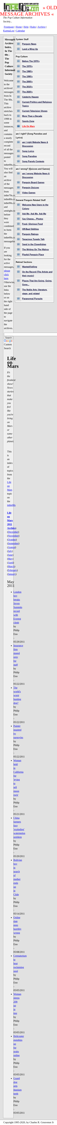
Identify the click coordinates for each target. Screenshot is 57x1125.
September (13, 543)
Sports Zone (28, 121)
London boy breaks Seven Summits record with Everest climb (17, 607)
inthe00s (11, 505)
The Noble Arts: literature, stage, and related (34, 292)
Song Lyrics (28, 151)
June (10, 555)
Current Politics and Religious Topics (37, 104)
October (12, 539)
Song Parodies (29, 156)
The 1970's (27, 66)
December (13, 532)
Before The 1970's (30, 61)
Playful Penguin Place (33, 254)
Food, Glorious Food (32, 224)
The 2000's (27, 81)
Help (26, 27)
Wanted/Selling (29, 267)
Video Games (28, 192)
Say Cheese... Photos (32, 219)
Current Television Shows (34, 111)
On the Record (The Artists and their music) (37, 274)
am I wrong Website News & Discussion (36, 175)
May (10, 558)
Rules (33, 27)
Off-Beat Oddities (30, 229)
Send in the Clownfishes (34, 244)
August (11, 547)
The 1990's (27, 76)
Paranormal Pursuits (32, 298)
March (11, 566)
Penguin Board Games (33, 182)
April (10, 562)
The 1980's (27, 71)
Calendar (20, 30)
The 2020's (27, 92)
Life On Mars (28, 126)
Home (19, 27)
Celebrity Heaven (30, 97)
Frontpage (9, 27)
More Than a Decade (32, 116)
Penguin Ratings (30, 234)
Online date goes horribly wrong (17, 925)
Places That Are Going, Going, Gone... (37, 283)
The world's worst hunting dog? (17, 695)
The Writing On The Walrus (35, 249)
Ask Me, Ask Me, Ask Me (34, 214)
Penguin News (29, 44)
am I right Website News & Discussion (35, 144)
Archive (42, 27)
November (13, 535)
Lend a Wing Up (30, 49)
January (12, 574)
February (12, 570)
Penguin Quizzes (30, 187)
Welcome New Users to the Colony (35, 207)
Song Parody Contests (33, 161)
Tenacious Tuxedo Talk (33, 239)
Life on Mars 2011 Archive (11, 520)
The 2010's (27, 87)
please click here (7, 274)
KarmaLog (8, 30)
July (10, 551)
